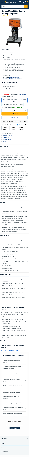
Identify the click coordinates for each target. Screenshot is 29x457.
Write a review (14, 428)
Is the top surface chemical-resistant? (12, 413)
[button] (4, 15)
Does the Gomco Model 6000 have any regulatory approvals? (13, 367)
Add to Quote (14, 117)
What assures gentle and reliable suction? (11, 380)
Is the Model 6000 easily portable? (12, 392)
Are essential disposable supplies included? (11, 361)
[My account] (20, 2)
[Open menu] (2, 2)
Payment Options (7, 139)
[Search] (26, 6)
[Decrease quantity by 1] (3, 110)
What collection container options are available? (12, 386)
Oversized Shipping (7, 135)
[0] (26, 2)
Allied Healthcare (10, 84)
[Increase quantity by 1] (25, 110)
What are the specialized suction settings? (11, 397)
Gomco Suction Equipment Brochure (10, 350)
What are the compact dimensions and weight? (13, 408)
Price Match (5, 141)
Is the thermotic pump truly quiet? (12, 403)
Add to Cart (14, 113)
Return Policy (6, 137)
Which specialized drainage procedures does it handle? (13, 374)
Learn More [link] (24, 124)
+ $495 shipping (21, 94)
